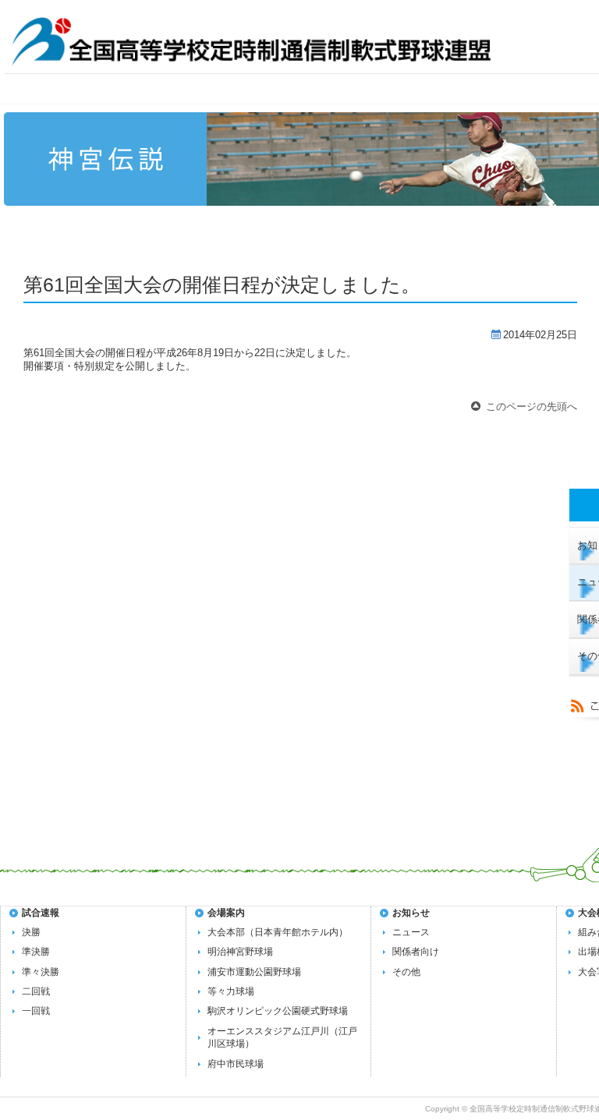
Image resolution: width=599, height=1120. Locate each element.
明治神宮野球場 (240, 951)
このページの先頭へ (531, 406)
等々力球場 (230, 991)
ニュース (411, 932)
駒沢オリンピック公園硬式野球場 (277, 1010)
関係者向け (415, 951)
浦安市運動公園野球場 (254, 971)
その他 (406, 971)
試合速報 (40, 912)
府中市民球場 (235, 1063)
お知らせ (411, 912)
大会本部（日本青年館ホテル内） (277, 932)
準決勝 (36, 951)
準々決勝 (40, 971)
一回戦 (36, 1010)
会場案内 (226, 912)
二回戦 (36, 991)
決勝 (31, 932)
